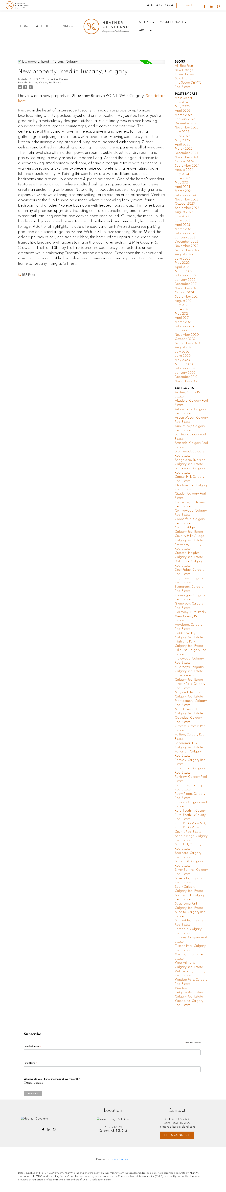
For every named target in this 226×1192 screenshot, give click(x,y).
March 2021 (183, 322)
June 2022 (182, 258)
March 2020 (184, 364)
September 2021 (186, 296)
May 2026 (182, 106)
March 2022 (183, 271)
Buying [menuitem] (64, 26)
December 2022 (186, 241)
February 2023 (185, 233)
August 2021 (183, 301)
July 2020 (182, 351)
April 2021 (182, 317)
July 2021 (181, 305)
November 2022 (186, 246)
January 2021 (184, 330)
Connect (186, 5)
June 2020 (183, 355)
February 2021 (185, 326)
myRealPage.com (120, 1159)
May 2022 (182, 262)
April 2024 (182, 186)
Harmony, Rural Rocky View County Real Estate (190, 616)
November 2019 (186, 381)
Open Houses (184, 74)
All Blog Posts (184, 65)
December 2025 (186, 123)
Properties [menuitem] (42, 26)
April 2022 (182, 267)
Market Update (171, 22)
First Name (30, 1063)
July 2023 (182, 216)
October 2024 (185, 161)
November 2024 (186, 157)
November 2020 (187, 334)
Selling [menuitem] (145, 22)
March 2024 (183, 191)
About (144, 30)
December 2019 (186, 376)
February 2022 (185, 275)
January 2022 (185, 279)
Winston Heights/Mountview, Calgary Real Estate (189, 992)
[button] (204, 6)
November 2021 (186, 288)
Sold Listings (184, 78)
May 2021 (182, 313)
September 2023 (187, 208)
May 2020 (182, 360)
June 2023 (182, 220)
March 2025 (184, 148)
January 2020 (185, 372)
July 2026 (182, 102)
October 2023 (185, 203)
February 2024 (185, 195)
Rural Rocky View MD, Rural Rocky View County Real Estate (190, 827)
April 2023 (182, 224)
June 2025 (182, 136)
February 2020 (186, 368)
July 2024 (182, 174)
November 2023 (186, 199)
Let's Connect (177, 1135)
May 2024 (182, 182)
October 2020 (185, 339)
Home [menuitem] (24, 26)
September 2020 (187, 343)
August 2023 (184, 212)
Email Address (32, 1046)
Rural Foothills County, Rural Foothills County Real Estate (190, 815)
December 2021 (186, 284)
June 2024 (182, 178)
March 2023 (183, 229)
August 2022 (184, 254)
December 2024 (186, 153)
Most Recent (183, 98)
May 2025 (182, 140)
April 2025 (182, 144)
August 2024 (184, 169)
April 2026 (182, 110)
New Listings (184, 70)
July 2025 (182, 131)
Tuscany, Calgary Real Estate (45, 83)
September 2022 (187, 250)
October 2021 (184, 292)
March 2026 (183, 115)
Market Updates (34, 1083)
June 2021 (182, 309)
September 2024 (187, 165)
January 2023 (185, 237)
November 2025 (187, 127)
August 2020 (184, 347)
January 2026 (185, 119)
